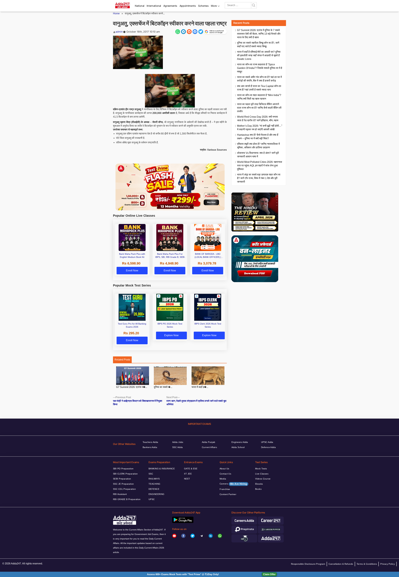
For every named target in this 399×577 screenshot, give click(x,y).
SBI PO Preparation (123, 468)
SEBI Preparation (122, 478)
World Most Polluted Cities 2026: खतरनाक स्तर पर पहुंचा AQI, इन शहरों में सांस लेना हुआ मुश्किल (259, 165)
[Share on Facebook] (195, 31)
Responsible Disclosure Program (308, 564)
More (214, 5)
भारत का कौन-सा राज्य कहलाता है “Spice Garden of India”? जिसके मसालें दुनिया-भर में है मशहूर (259, 68)
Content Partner (228, 494)
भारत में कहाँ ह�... (200, 387)
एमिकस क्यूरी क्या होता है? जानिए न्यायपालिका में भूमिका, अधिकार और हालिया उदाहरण (258, 146)
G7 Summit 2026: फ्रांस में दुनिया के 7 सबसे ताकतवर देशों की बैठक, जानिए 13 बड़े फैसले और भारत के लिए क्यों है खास (258, 34)
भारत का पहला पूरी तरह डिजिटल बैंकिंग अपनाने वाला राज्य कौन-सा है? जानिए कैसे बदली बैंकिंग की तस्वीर (259, 108)
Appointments (188, 5)
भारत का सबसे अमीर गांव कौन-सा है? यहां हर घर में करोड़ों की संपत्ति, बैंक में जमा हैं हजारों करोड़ (259, 79)
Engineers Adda (239, 442)
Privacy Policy (387, 564)
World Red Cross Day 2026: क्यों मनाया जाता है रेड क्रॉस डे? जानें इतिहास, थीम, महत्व (257, 118)
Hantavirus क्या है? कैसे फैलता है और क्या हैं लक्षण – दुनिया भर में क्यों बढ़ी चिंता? (257, 137)
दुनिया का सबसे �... (163, 387)
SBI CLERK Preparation (125, 473)
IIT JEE (188, 473)
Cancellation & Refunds (341, 564)
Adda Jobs (177, 442)
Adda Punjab (208, 442)
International (154, 5)
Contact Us (225, 473)
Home (116, 13)
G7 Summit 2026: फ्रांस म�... (131, 387)
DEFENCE (154, 489)
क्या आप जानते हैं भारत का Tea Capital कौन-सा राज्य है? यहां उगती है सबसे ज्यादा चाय (259, 88)
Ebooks (259, 484)
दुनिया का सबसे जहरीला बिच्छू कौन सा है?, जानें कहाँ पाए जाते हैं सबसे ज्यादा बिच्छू (258, 44)
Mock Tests (261, 468)
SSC (151, 473)
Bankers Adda (150, 447)
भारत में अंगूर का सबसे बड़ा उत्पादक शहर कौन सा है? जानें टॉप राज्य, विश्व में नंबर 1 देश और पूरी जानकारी (258, 178)
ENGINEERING (156, 494)
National (139, 5)
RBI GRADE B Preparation (127, 499)
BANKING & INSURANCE (162, 468)
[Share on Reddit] (189, 31)
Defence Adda (268, 447)
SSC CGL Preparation (124, 489)
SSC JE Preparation (123, 484)
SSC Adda (177, 447)
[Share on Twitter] (200, 31)
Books (258, 489)
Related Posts (122, 359)
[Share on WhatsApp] (177, 31)
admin (119, 31)
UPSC (152, 499)
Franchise (225, 489)
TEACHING (154, 484)
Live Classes (261, 473)
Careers (233, 483)
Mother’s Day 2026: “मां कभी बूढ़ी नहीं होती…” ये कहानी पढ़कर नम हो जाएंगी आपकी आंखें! (259, 127)
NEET (187, 478)
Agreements (170, 5)
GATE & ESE (190, 468)
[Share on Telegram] (183, 31)
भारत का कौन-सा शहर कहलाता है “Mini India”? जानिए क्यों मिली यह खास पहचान (259, 97)
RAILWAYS (154, 478)
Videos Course (262, 478)
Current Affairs (209, 447)
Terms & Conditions (367, 564)
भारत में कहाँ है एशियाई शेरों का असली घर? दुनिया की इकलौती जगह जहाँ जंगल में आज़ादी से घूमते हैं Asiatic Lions (259, 55)
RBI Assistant (120, 494)
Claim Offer (269, 574)
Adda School (238, 447)
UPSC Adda (267, 442)
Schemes (203, 5)
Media (223, 478)
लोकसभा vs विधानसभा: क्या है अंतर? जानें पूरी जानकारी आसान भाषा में (258, 155)
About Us (224, 468)
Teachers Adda (150, 442)
